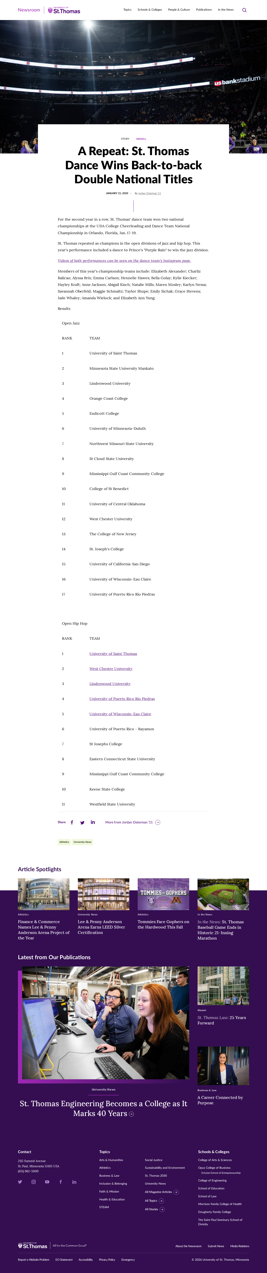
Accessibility (86, 1259)
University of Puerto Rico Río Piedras (122, 698)
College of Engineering (212, 1180)
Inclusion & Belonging (113, 1183)
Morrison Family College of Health (220, 1204)
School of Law (207, 1196)
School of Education (211, 1188)
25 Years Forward (222, 1020)
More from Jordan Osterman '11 (129, 822)
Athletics (141, 139)
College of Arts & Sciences (215, 1160)
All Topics (151, 1200)
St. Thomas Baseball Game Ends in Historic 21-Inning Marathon (221, 930)
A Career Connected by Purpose (220, 1100)
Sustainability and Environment (165, 1167)
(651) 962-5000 (28, 1171)
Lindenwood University (110, 683)
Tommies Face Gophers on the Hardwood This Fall (163, 924)
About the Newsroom (188, 1246)
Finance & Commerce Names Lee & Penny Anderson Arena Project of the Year (43, 929)
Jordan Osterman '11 (149, 193)
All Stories (151, 1209)
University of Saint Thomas (113, 653)
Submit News (216, 1246)
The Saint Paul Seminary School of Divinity (220, 1222)
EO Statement (63, 1259)
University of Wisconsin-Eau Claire (120, 713)
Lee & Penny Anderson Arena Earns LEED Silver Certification (101, 927)
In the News (226, 9)
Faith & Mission (109, 1191)
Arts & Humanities (111, 1160)
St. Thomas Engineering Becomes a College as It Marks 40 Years (103, 1108)
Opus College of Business (219, 1170)
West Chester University (110, 668)
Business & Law (109, 1175)
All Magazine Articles (158, 1192)
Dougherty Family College (214, 1212)
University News (82, 842)
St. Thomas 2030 (156, 1175)
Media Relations (239, 1246)
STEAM (104, 1207)
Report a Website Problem (33, 1259)
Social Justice (153, 1160)
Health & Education (112, 1199)
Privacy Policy (107, 1259)
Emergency (128, 1259)
